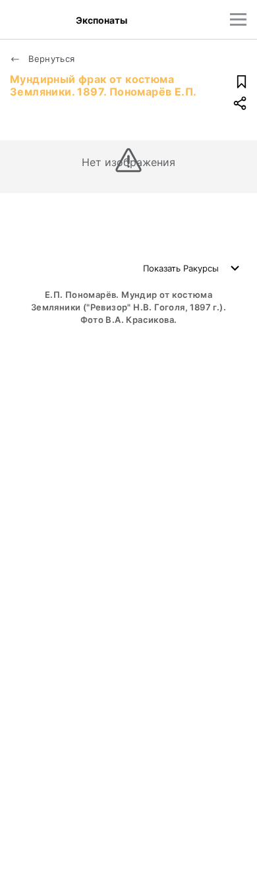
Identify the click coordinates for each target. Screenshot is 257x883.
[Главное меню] (238, 19)
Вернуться (50, 58)
